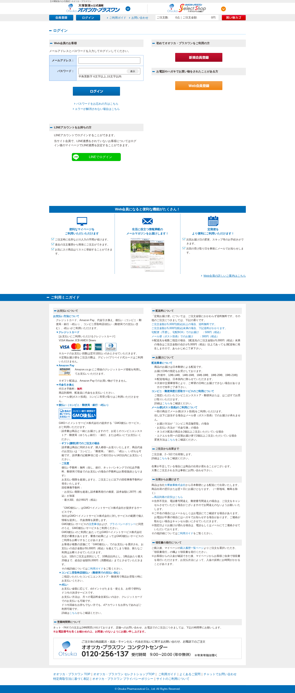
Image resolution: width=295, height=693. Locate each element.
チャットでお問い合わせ (220, 674)
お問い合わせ (139, 17)
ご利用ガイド (117, 17)
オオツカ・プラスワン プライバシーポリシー (122, 678)
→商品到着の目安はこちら (167, 497)
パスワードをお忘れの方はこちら (97, 103)
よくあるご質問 (189, 674)
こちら (73, 613)
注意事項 (94, 524)
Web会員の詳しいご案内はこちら (224, 275)
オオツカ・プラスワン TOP (71, 674)
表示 (132, 71)
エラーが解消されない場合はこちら (97, 108)
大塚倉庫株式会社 (175, 485)
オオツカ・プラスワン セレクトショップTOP (124, 674)
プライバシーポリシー (123, 524)
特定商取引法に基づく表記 (71, 678)
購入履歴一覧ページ (192, 548)
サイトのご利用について (172, 678)
